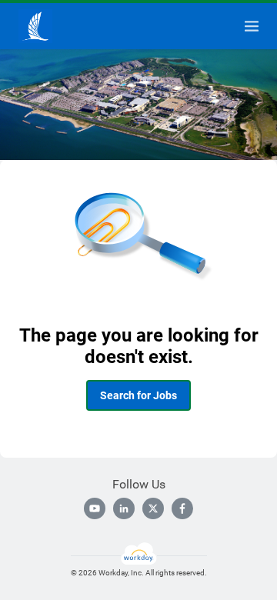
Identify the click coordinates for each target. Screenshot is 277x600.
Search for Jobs (138, 395)
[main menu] (251, 26)
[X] (153, 508)
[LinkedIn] (124, 508)
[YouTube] (94, 508)
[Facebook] (182, 508)
